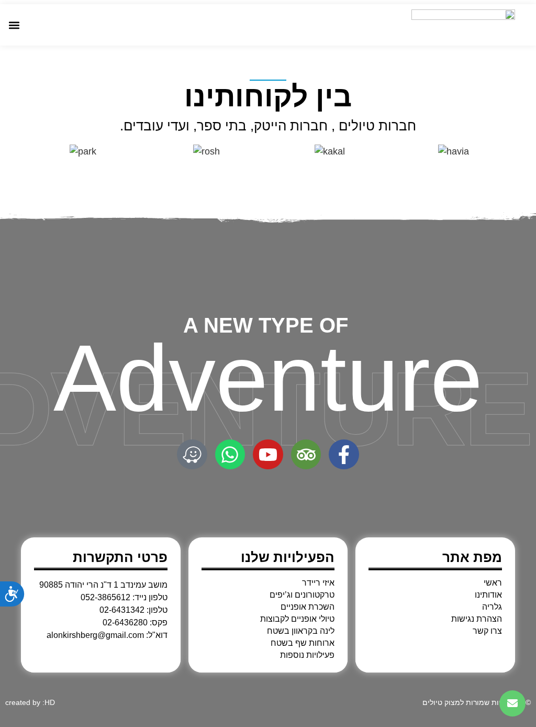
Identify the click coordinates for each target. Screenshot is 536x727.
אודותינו (488, 595)
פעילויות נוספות (307, 655)
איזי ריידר (318, 583)
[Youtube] (268, 454)
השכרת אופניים (307, 607)
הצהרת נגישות (476, 619)
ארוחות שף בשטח (302, 643)
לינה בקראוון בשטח (300, 631)
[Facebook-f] (344, 454)
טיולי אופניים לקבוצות (297, 619)
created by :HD (30, 702)
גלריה (492, 607)
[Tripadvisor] (306, 454)
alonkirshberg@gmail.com (95, 635)
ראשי (493, 583)
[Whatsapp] (230, 454)
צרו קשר (487, 631)
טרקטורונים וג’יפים (302, 595)
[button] (14, 25)
